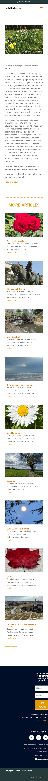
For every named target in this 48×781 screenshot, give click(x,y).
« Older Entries (11, 647)
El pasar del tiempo (16, 289)
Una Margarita (13, 433)
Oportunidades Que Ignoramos (20, 385)
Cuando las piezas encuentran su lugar (21, 626)
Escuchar (11, 481)
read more (11, 252)
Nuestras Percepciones (17, 241)
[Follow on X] (38, 737)
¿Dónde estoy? (13, 337)
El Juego (11, 577)
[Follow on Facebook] (31, 737)
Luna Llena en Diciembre (18, 529)
